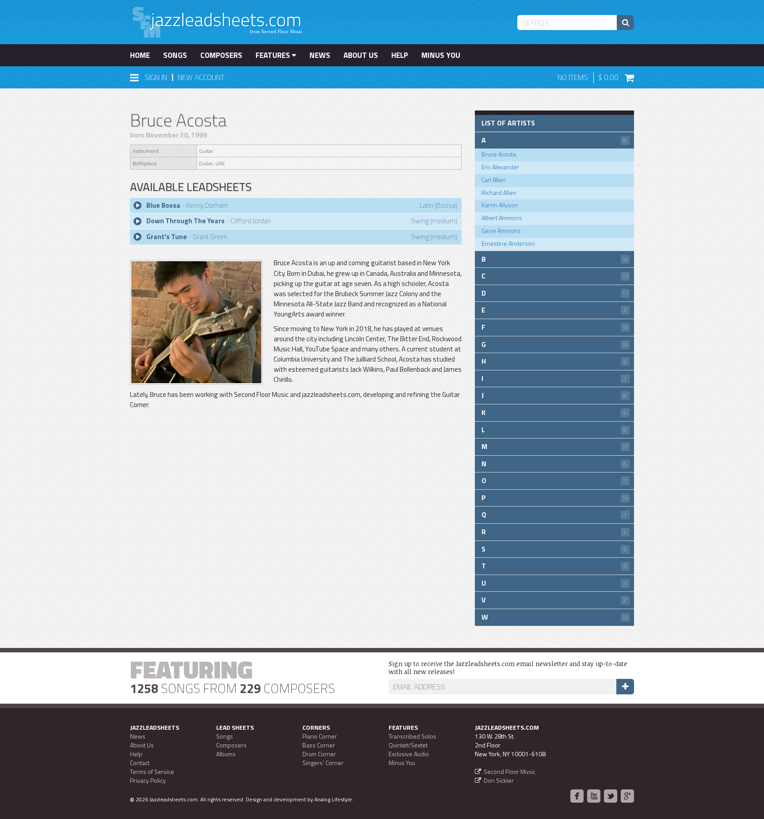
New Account (201, 77)
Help (399, 55)
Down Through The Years (185, 221)
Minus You (440, 55)
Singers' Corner (323, 762)
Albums (226, 753)
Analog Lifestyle (333, 799)
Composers (221, 55)
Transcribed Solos (412, 736)
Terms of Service (152, 771)
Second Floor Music (509, 771)
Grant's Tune (166, 237)
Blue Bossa (163, 205)
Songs (175, 55)
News (319, 55)
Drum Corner (319, 753)
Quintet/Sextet (408, 745)
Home (140, 55)
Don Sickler (499, 780)
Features (274, 55)
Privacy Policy (148, 780)
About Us (361, 55)
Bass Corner (318, 745)
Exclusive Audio (409, 753)
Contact (139, 762)
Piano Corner (319, 736)
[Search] (625, 22)
